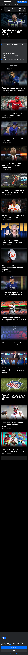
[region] (14, 643)
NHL (15, 4)
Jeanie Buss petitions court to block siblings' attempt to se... (13, 242)
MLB (18, 4)
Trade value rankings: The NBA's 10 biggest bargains (12, 56)
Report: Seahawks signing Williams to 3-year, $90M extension (12, 32)
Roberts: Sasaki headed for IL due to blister (13, 139)
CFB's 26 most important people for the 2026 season (13, 45)
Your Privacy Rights (14, 653)
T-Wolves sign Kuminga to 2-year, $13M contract (13, 216)
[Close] (25, 633)
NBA (12, 4)
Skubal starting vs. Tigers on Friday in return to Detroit (13, 294)
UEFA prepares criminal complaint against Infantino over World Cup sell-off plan (14, 52)
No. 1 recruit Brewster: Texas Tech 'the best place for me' (13, 191)
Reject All (14, 650)
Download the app (22, 1)
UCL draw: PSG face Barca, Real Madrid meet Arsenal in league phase (13, 49)
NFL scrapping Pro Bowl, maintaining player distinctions (14, 344)
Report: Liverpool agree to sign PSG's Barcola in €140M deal (14, 89)
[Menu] (1, 1)
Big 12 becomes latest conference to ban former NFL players (13, 268)
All (8, 68)
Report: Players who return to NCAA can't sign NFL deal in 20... (13, 397)
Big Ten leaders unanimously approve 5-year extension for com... (13, 370)
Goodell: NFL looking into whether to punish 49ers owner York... (11, 165)
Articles (13, 68)
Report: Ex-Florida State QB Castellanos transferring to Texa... (12, 424)
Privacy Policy (13, 644)
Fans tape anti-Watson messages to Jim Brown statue (14, 319)
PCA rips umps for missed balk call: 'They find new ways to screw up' (14, 60)
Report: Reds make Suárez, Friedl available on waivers (12, 114)
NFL (9, 4)
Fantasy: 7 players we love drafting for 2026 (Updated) (13, 450)
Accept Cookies (14, 647)
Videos (19, 68)
